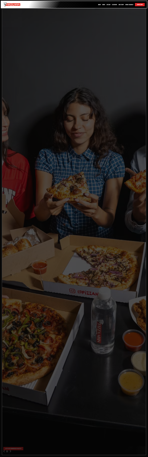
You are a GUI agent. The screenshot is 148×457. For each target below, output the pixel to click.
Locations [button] (114, 4)
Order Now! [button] (140, 4)
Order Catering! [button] (129, 4)
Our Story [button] (121, 4)
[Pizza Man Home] (11, 4)
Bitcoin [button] (108, 4)
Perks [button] (103, 4)
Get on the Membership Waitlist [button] (13, 448)
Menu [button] (99, 4)
